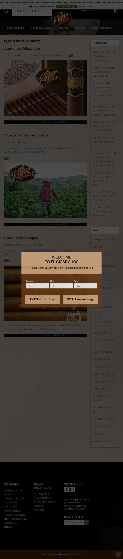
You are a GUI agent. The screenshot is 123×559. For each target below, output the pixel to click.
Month (29, 281)
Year (76, 281)
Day (52, 281)
